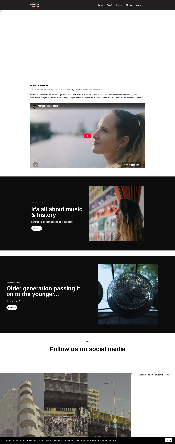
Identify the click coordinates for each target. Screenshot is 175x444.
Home (100, 5)
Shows (129, 5)
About (109, 5)
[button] (2, 40)
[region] (87, 40)
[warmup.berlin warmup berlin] (41, 5)
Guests (119, 5)
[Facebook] (73, 360)
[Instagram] (83, 360)
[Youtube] (92, 360)
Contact (139, 5)
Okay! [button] (169, 440)
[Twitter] (101, 360)
